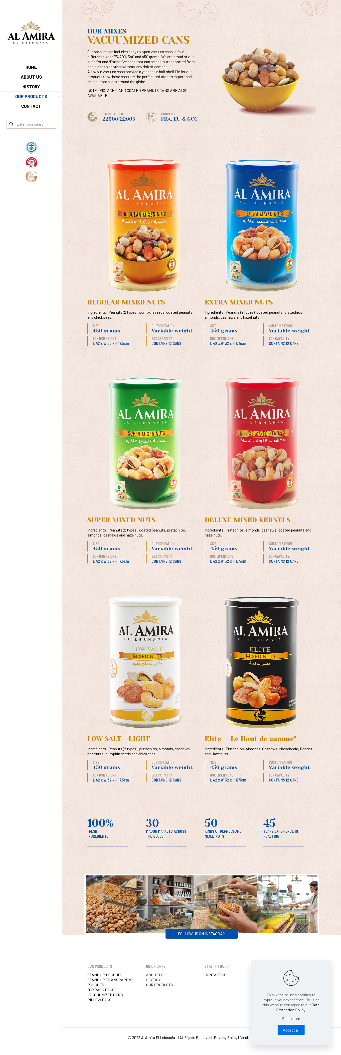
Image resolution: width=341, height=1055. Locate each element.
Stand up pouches (105, 974)
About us (155, 974)
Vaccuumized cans (105, 994)
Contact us (215, 974)
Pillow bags (99, 999)
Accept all (291, 1030)
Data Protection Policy (298, 1007)
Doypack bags (100, 989)
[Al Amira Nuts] (31, 31)
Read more (291, 1018)
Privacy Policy (225, 1037)
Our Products (159, 984)
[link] (57, 96)
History (153, 979)
